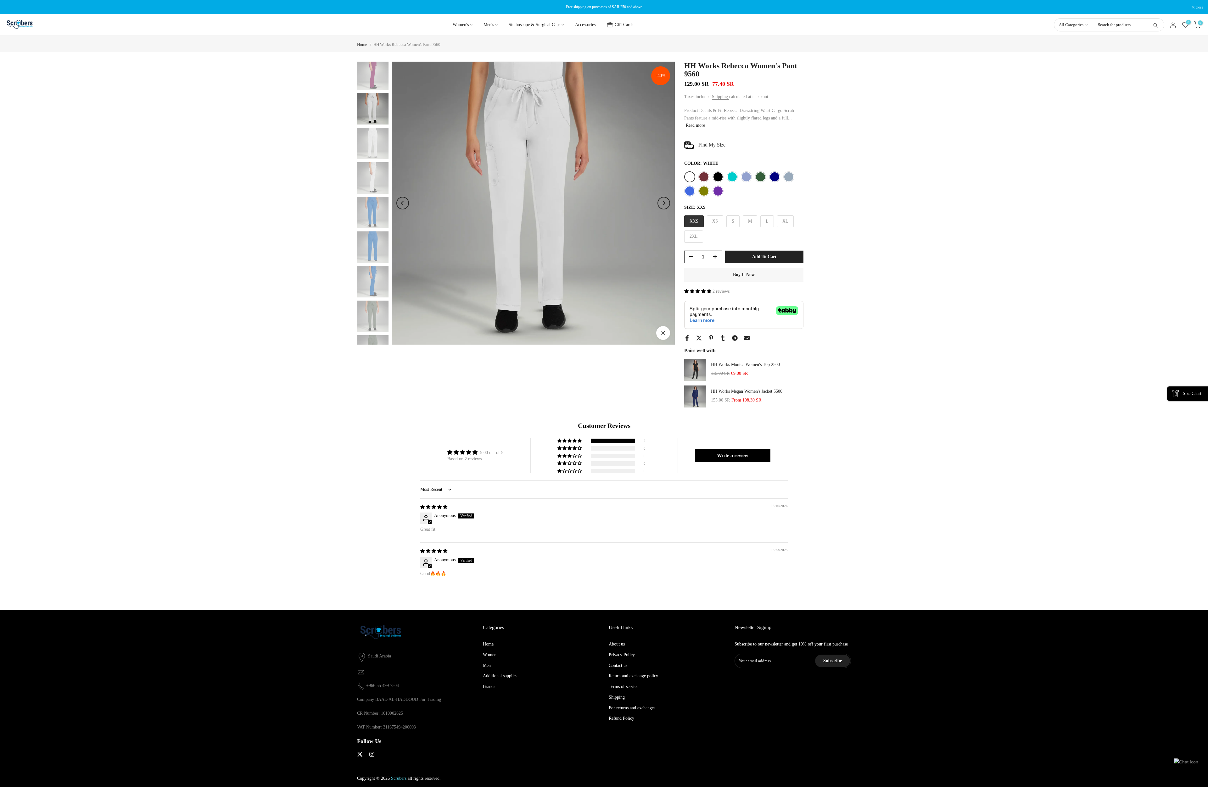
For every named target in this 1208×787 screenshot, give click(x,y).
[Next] (663, 203)
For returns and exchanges (632, 708)
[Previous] (402, 203)
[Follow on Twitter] (360, 754)
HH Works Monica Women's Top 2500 (745, 364)
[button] (698, 291)
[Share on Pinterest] (711, 338)
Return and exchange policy (633, 675)
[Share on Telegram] (735, 338)
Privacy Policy (622, 654)
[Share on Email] (747, 338)
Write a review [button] (732, 455)
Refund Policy (621, 718)
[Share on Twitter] (699, 338)
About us (617, 644)
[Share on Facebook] (687, 338)
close (12, 7)
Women (489, 654)
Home (362, 44)
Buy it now (744, 274)
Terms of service (623, 686)
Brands (489, 686)
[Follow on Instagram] (372, 754)
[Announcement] (604, 7)
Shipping (720, 96)
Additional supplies (500, 675)
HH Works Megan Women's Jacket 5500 (746, 391)
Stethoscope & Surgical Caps (534, 24)
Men (487, 665)
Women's (461, 24)
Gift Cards (624, 24)
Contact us (618, 665)
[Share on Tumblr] (723, 338)
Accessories (585, 24)
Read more (695, 125)
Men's (489, 24)
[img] (433, 507)
